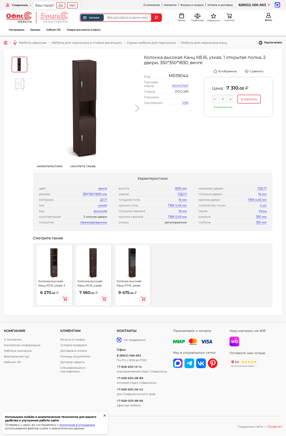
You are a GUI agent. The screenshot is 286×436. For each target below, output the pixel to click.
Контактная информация (22, 345)
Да (61, 5)
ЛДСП (182, 194)
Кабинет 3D (53, 29)
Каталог (94, 17)
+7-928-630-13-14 (129, 367)
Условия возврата (73, 345)
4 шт (263, 205)
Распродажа (16, 29)
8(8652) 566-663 (252, 5)
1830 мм (181, 188)
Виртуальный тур (16, 356)
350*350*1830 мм (95, 194)
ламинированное (93, 222)
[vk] (177, 364)
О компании (151, 4)
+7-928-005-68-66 (130, 400)
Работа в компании (18, 351)
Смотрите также (83, 166)
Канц (263, 211)
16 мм (183, 200)
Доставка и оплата (73, 351)
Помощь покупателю (75, 356)
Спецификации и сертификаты (72, 369)
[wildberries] (234, 342)
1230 (185, 103)
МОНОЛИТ (180, 86)
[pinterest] (213, 363)
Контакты (170, 4)
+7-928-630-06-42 (130, 389)
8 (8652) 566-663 (129, 355)
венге (102, 188)
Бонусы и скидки (192, 4)
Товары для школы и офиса (83, 29)
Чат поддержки (134, 340)
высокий (100, 211)
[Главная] (6, 43)
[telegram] (189, 363)
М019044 (179, 75)
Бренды (35, 29)
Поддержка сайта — (259, 426)
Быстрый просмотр (54, 264)
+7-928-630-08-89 (130, 378)
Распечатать (273, 42)
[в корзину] (65, 299)
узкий (102, 205)
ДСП (103, 200)
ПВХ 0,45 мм (177, 205)
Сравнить (257, 71)
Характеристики (49, 166)
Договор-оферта (72, 362)
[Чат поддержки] (277, 4)
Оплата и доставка (220, 4)
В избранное (227, 71)
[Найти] (157, 17)
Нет (72, 5)
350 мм (261, 216)
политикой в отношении (77, 425)
